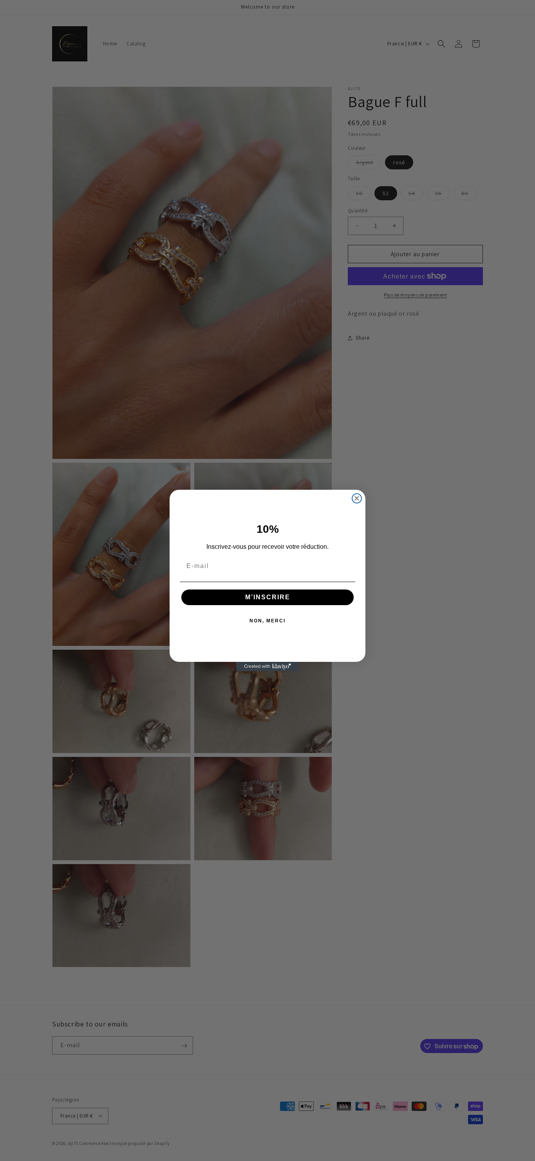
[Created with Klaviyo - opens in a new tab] (267, 666)
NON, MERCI (267, 621)
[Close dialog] (356, 498)
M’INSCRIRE (267, 597)
